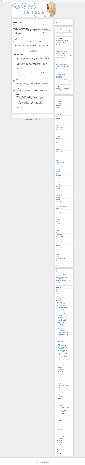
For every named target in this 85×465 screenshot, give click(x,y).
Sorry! (59, 387)
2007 (58, 453)
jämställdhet (58, 175)
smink (57, 179)
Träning (57, 134)
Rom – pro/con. (61, 432)
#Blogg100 (58, 147)
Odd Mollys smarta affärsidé (62, 64)
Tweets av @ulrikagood (61, 34)
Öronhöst (60, 398)
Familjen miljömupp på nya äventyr (63, 55)
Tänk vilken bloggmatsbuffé (62, 345)
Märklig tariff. (61, 383)
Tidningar (58, 114)
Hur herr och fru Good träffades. (62, 68)
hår (56, 182)
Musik (57, 116)
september (61, 436)
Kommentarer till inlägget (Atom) (35, 119)
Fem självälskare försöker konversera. (63, 373)
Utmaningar (58, 195)
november (61, 305)
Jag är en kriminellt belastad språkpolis (64, 81)
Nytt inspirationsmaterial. (63, 334)
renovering (58, 153)
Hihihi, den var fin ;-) (60, 271)
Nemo (17, 79)
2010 (58, 298)
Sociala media (59, 123)
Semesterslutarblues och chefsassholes (61, 77)
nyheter (57, 186)
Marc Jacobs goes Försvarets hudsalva (63, 427)
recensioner (58, 138)
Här (13, 24)
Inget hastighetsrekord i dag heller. (63, 376)
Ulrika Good (60, 22)
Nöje (57, 160)
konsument (58, 247)
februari (60, 449)
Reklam (57, 103)
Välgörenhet (58, 241)
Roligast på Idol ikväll (62, 315)
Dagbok (57, 225)
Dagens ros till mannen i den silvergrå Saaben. (63, 359)
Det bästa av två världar (61, 49)
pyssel (57, 188)
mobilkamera (58, 166)
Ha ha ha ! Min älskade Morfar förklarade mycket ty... (62, 278)
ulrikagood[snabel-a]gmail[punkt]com (63, 30)
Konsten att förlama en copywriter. (63, 89)
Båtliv (57, 223)
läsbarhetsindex (34, 41)
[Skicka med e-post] (30, 51)
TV (56, 107)
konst (57, 245)
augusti (60, 438)
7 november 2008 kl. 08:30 (21, 76)
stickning (58, 201)
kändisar (58, 164)
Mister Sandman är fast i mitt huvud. (63, 411)
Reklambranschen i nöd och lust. (63, 88)
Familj (57, 110)
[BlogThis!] (32, 51)
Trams (57, 101)
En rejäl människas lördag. (61, 57)
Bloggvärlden (58, 112)
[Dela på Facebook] (34, 51)
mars (60, 447)
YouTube (58, 144)
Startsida (33, 115)
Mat (57, 142)
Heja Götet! (60, 367)
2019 (58, 289)
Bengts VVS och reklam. (61, 90)
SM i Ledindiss (59, 46)
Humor (57, 193)
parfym (57, 256)
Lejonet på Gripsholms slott (61, 51)
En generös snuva (62, 392)
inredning (58, 214)
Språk (57, 125)
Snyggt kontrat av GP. (62, 330)
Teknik (57, 238)
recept (57, 199)
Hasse (24, 25)
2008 (58, 302)
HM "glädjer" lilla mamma (61, 62)
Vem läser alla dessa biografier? (62, 351)
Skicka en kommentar (18, 110)
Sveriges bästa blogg (62, 317)
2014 (58, 291)
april (60, 445)
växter (57, 221)
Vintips (57, 210)
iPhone (57, 184)
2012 (58, 294)
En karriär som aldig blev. (61, 42)
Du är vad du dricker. (62, 365)
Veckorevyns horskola (60, 53)
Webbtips (58, 197)
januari (60, 451)
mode (57, 177)
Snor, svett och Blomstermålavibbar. (63, 342)
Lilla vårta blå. (61, 322)
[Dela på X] (33, 51)
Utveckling (58, 208)
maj (59, 444)
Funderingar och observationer (62, 206)
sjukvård (57, 260)
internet (57, 171)
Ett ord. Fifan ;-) (59, 282)
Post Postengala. (61, 363)
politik (57, 169)
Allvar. (59, 424)
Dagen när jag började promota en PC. (63, 313)
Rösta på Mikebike (62, 336)
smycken (58, 262)
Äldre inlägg (49, 115)
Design (57, 228)
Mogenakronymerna (60, 44)
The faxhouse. (61, 328)
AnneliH (17, 88)
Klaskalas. (60, 396)
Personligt (58, 99)
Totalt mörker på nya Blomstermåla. (62, 348)
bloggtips (58, 151)
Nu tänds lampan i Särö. (63, 356)
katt (56, 131)
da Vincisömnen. (61, 339)
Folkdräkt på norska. (62, 307)
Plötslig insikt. (61, 413)
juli (59, 440)
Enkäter (57, 190)
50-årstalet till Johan (60, 59)
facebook (58, 212)
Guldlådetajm (61, 371)
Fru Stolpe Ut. (61, 310)
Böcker (57, 140)
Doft (57, 230)
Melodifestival (59, 236)
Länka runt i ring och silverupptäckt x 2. (62, 320)
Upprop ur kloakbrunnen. (63, 385)
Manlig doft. (60, 401)
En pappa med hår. (62, 390)
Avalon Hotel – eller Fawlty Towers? (63, 79)
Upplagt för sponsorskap (63, 403)
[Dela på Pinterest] (36, 51)
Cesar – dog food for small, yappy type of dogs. (63, 419)
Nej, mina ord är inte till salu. (62, 40)
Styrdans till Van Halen (60, 74)
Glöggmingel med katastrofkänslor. (62, 324)
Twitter (57, 158)
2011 (58, 296)
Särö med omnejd (59, 127)
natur (57, 254)
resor (57, 219)
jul (56, 173)
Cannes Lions (59, 120)
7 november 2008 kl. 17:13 (21, 107)
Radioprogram (59, 162)
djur (57, 243)
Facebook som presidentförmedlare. (63, 415)
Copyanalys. (60, 394)
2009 (58, 300)
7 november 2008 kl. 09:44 (21, 92)
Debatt (57, 105)
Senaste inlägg (16, 115)
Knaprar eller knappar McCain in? (62, 422)
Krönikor (57, 155)
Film (57, 136)
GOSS (57, 118)
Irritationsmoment (59, 234)
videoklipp (58, 204)
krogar (57, 249)
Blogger (47, 462)
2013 (58, 293)
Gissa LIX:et (60, 405)
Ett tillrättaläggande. (62, 309)
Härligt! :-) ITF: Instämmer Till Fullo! (63, 280)
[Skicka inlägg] (28, 50)
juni (59, 442)
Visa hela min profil (60, 23)
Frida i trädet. (61, 326)
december (61, 303)
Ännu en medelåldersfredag (62, 66)
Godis (57, 232)
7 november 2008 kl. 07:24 (21, 68)
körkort (57, 252)
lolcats (57, 217)
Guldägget (58, 149)
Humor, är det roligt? (62, 337)
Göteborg (58, 129)
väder (57, 265)
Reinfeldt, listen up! (62, 381)
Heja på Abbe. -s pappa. (63, 332)
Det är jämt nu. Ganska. (63, 389)
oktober (60, 434)
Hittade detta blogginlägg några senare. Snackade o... (62, 274)
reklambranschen (59, 258)
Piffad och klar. (61, 369)
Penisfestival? (61, 400)
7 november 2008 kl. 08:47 (21, 86)
